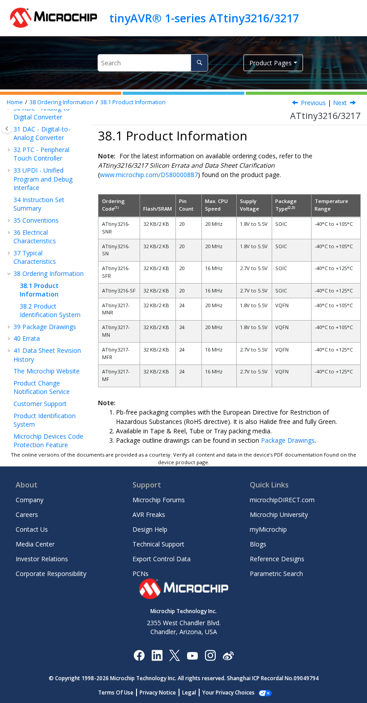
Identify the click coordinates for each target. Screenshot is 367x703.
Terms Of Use (115, 692)
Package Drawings (44, 326)
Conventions (36, 220)
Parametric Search (276, 573)
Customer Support (40, 403)
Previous (313, 102)
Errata (26, 338)
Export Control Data (161, 559)
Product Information (133, 102)
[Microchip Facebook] (139, 655)
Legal (189, 692)
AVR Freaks (148, 514)
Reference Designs (277, 559)
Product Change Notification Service (41, 387)
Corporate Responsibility (51, 573)
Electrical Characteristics (34, 237)
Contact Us (32, 529)
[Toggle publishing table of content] (7, 128)
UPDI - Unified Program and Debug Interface (43, 179)
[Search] (199, 63)
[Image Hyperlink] (192, 655)
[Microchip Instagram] (210, 655)
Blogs (258, 544)
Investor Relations (42, 559)
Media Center (35, 544)
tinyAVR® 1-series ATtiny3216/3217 (204, 18)
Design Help (149, 529)
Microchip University (279, 514)
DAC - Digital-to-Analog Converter (41, 133)
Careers (27, 514)
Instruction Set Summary (38, 204)
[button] (9, 149)
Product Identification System (50, 310)
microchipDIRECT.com (282, 499)
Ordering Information (62, 102)
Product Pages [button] (270, 63)
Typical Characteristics (34, 257)
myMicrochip (268, 529)
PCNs (140, 573)
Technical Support (158, 544)
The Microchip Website (46, 371)
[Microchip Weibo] (228, 655)
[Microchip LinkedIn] (156, 655)
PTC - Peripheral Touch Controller (41, 154)
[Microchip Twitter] (174, 655)
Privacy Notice (158, 692)
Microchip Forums (158, 499)
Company (29, 499)
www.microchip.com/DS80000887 (149, 174)
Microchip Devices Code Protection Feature (48, 440)
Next (340, 102)
